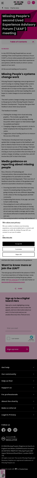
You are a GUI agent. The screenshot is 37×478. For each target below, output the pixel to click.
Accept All (18, 244)
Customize (18, 249)
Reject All (19, 254)
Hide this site (7, 238)
